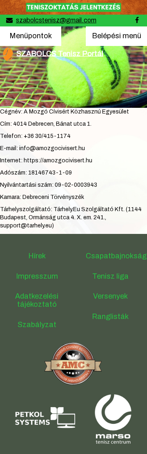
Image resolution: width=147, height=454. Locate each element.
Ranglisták (110, 316)
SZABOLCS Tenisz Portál (59, 53)
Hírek (37, 256)
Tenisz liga (110, 276)
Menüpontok (30, 35)
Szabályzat (37, 325)
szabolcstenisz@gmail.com (56, 20)
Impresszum (37, 276)
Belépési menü (116, 38)
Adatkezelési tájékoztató (36, 300)
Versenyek (110, 296)
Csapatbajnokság (116, 256)
